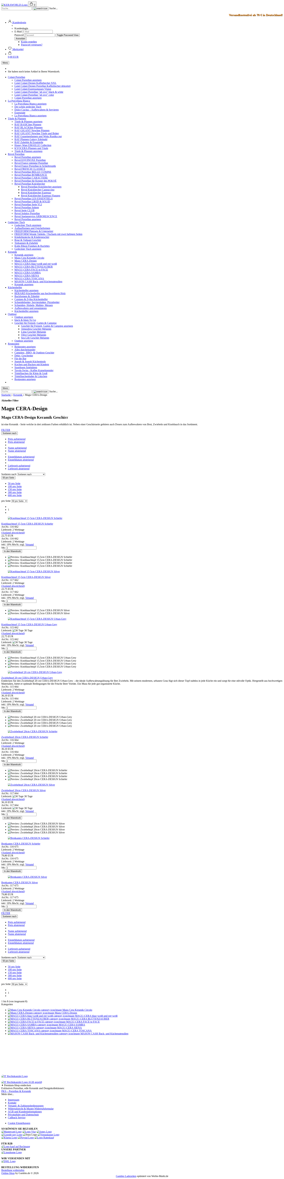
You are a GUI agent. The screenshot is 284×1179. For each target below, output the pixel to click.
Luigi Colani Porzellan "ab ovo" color (34, 94)
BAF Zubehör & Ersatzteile (28, 142)
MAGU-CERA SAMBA (27, 272)
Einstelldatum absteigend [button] (21, 459)
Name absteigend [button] (17, 450)
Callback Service (16, 1117)
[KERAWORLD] (14, 4)
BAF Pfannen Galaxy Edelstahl (30, 139)
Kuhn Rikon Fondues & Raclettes (32, 246)
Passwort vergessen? (31, 44)
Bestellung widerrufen (12, 1170)
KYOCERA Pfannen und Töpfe (31, 148)
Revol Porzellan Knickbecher (29, 183)
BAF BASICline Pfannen (27, 124)
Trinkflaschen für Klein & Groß (30, 373)
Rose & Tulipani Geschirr (27, 240)
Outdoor (12, 314)
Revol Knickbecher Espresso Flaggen (40, 195)
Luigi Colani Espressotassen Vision (32, 89)
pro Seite (6, 500)
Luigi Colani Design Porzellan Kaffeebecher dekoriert (42, 86)
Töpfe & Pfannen (17, 118)
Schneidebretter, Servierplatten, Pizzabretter (36, 302)
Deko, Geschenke (23, 355)
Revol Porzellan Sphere (26, 207)
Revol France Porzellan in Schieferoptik (35, 166)
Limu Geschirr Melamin (33, 331)
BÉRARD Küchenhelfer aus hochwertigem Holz (40, 293)
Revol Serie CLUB (24, 210)
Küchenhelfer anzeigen (26, 290)
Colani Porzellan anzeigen (28, 80)
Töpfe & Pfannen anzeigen (28, 121)
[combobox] (9, 433)
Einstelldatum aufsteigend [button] (21, 456)
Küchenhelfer (15, 287)
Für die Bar (20, 358)
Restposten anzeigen (25, 346)
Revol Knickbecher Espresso (36, 192)
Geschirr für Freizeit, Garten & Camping (35, 323)
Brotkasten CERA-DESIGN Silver (19, 882)
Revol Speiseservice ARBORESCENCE (35, 216)
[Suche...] (40, 8)
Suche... (53, 8)
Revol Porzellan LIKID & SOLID (32, 201)
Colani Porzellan (16, 77)
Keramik (12, 251)
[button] (17, 22)
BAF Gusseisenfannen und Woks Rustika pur (38, 136)
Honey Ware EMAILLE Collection (32, 145)
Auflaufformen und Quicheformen (32, 228)
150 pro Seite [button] (15, 489)
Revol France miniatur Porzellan (31, 163)
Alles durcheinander (24, 349)
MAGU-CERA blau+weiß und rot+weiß (35, 263)
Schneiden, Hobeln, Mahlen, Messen (33, 305)
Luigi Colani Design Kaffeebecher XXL (35, 83)
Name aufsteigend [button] (17, 447)
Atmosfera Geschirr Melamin (36, 329)
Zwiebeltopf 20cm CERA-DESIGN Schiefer (24, 737)
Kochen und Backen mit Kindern (31, 364)
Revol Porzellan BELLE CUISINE (32, 171)
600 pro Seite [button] (15, 495)
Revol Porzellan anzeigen (27, 157)
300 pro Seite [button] (15, 492)
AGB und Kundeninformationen (25, 1111)
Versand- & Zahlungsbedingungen (26, 1105)
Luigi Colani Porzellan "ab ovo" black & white (38, 92)
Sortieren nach (9, 474)
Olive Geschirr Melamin (33, 334)
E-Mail (18, 31)
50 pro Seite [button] (14, 483)
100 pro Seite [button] (15, 486)
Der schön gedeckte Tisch (27, 106)
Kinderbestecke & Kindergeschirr (31, 237)
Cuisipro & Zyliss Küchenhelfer (31, 299)
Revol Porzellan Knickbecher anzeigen (41, 186)
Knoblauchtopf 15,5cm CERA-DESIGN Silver (26, 577)
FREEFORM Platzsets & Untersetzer (33, 231)
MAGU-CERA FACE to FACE (31, 269)
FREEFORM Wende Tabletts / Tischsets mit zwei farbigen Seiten (48, 234)
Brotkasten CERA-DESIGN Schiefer (20, 843)
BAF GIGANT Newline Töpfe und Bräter (36, 133)
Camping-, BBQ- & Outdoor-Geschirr (34, 352)
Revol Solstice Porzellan (27, 213)
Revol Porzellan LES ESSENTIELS (33, 198)
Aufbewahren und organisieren (30, 308)
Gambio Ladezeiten (126, 1176)
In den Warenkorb (12, 551)
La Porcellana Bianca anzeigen (30, 103)
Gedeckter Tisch (16, 222)
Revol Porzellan (16, 154)
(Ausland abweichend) (13, 532)
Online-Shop (8, 1173)
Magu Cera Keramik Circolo (29, 257)
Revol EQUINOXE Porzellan (30, 160)
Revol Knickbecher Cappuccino (37, 189)
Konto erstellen (29, 41)
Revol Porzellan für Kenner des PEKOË (35, 180)
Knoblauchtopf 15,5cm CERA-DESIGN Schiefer (27, 523)
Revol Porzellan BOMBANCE (30, 174)
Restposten (13, 343)
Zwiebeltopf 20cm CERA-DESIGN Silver (23, 790)
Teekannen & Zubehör (26, 243)
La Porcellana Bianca (19, 100)
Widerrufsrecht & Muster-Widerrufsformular (31, 1108)
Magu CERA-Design (25, 260)
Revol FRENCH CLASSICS (29, 169)
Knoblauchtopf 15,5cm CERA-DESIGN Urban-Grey (29, 624)
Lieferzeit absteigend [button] (18, 468)
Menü (5, 63)
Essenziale (19, 112)
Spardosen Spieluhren (25, 367)
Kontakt (12, 1102)
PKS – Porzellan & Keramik (16, 1091)
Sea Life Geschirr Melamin (35, 337)
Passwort (19, 35)
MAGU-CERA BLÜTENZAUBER (33, 266)
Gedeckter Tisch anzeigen (27, 225)
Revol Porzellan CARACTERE (31, 177)
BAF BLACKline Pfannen (28, 127)
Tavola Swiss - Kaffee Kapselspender (33, 370)
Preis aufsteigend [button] (16, 439)
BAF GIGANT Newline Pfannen (31, 130)
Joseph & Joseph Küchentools (30, 361)
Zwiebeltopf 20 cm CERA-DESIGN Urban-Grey (27, 677)
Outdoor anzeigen (23, 317)
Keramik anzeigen (23, 254)
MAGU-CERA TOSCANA (29, 278)
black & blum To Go (25, 320)
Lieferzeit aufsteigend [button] (19, 465)
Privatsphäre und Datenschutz (23, 1114)
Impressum (13, 1099)
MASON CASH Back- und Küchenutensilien (38, 281)
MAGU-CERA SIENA (26, 275)
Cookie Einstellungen (19, 1123)
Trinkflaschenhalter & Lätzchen (30, 376)
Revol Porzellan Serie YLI (28, 204)
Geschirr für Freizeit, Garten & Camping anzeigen (47, 326)
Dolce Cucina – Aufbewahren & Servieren (36, 109)
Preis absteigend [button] (16, 442)
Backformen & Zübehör (26, 296)
